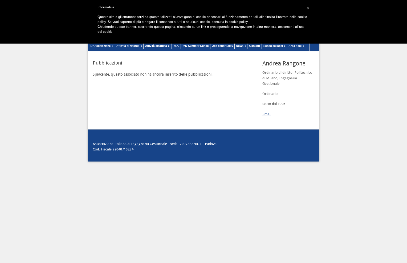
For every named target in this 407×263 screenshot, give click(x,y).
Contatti (254, 46)
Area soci (296, 46)
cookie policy (238, 22)
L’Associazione (102, 46)
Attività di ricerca (129, 46)
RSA (176, 46)
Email (266, 114)
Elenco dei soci (274, 46)
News (241, 46)
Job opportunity (222, 46)
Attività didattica (157, 46)
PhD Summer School (195, 46)
